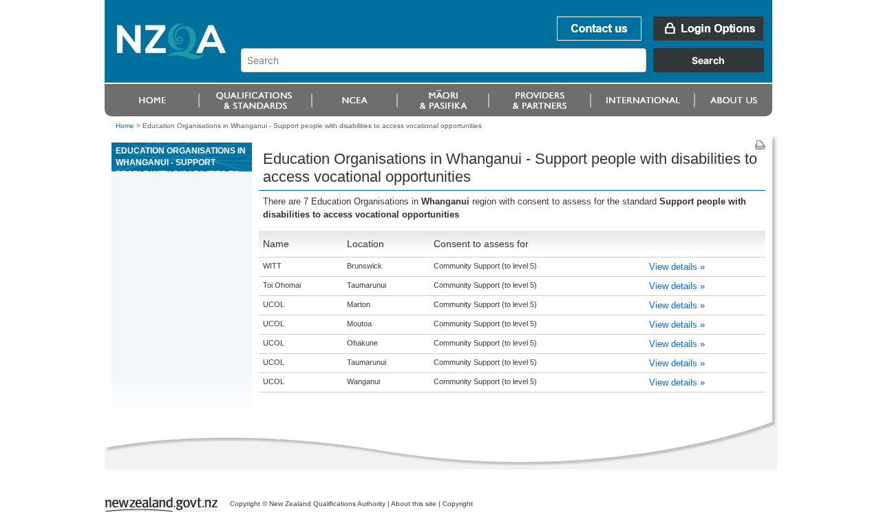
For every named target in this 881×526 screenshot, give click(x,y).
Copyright (458, 503)
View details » (677, 267)
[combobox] (509, 68)
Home (125, 125)
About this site (413, 503)
